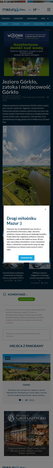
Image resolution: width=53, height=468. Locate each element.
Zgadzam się (26, 258)
